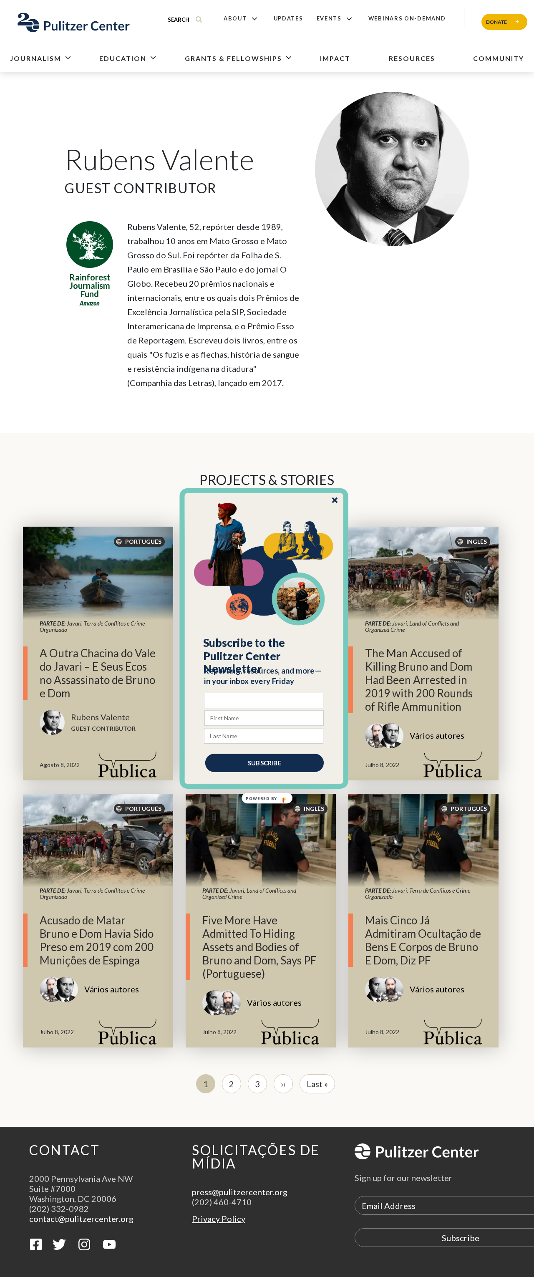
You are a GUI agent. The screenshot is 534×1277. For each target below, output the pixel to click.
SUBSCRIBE (264, 763)
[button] (264, 656)
